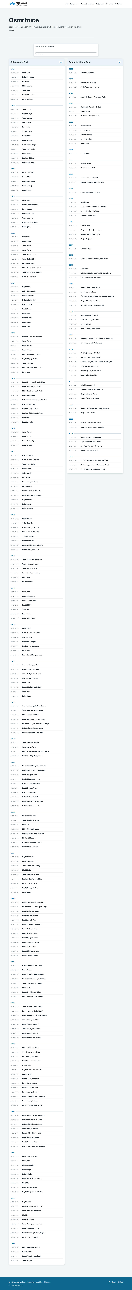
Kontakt (120, 1282)
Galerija (118, 4)
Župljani (109, 4)
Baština (99, 4)
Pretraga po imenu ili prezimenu (45, 46)
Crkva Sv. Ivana (86, 4)
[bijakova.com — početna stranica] (18, 4)
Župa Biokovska (71, 4)
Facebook (112, 1282)
